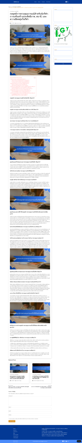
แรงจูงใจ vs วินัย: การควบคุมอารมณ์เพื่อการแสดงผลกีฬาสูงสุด (52, 431)
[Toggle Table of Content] (34, 78)
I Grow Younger (65, 43)
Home (39, 1)
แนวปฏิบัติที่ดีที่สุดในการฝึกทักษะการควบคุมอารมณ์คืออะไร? (20, 94)
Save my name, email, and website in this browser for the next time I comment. (24, 418)
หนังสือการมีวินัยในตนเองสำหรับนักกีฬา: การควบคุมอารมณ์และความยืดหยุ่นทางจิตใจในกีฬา (54, 429)
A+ (14, 441)
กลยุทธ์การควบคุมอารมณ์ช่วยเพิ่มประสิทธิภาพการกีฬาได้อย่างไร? (20, 80)
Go (63, 63)
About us (14, 430)
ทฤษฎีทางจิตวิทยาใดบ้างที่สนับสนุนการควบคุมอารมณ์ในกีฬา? (20, 85)
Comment (10, 395)
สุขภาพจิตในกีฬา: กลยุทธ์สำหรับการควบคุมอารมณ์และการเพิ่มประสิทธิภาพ (54, 432)
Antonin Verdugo (18, 23)
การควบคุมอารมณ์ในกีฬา (14, 11)
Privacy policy (15, 434)
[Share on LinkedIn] (66, 441)
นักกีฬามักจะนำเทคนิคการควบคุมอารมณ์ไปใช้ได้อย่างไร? (19, 84)
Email (9, 410)
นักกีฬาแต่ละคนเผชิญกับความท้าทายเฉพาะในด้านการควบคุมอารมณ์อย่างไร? (22, 88)
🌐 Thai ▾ (79, 441)
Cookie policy (15, 437)
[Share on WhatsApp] (68, 441)
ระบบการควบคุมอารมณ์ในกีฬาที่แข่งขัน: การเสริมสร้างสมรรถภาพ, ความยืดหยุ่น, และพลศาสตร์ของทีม (62, 19)
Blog (14, 433)
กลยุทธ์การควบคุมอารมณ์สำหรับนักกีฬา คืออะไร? (17, 79)
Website (9, 414)
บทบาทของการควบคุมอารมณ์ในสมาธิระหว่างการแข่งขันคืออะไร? (20, 81)
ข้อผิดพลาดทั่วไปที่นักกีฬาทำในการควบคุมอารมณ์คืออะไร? (20, 95)
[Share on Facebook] (66, 1)
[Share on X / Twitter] (67, 1)
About (35, 1)
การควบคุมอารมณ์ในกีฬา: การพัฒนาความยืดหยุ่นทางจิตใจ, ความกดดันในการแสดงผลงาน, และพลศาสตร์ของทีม (62, 52)
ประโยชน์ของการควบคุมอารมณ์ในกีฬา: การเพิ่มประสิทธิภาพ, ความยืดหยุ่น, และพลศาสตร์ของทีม (40, 377)
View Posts (48, 1)
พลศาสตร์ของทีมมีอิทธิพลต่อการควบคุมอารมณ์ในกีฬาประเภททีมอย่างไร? (22, 87)
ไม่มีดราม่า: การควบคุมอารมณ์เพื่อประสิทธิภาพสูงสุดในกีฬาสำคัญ (53, 435)
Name (9, 407)
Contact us (15, 431)
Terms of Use (15, 436)
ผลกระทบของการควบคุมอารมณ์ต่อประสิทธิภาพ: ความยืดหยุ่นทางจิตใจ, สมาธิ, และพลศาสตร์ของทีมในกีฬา (17, 377)
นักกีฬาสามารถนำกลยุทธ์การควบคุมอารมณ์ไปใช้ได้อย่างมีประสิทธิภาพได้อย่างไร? (22, 93)
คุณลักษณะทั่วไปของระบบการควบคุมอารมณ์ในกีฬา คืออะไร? (19, 83)
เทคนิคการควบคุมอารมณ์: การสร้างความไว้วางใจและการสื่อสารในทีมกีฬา (54, 434)
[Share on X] (64, 441)
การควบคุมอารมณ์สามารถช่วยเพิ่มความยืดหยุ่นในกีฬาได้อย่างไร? (20, 82)
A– (16, 441)
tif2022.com (16, 1)
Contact (43, 1)
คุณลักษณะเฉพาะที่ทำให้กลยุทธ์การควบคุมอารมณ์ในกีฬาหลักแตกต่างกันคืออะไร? (22, 86)
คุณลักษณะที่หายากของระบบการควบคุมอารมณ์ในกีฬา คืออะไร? (20, 89)
